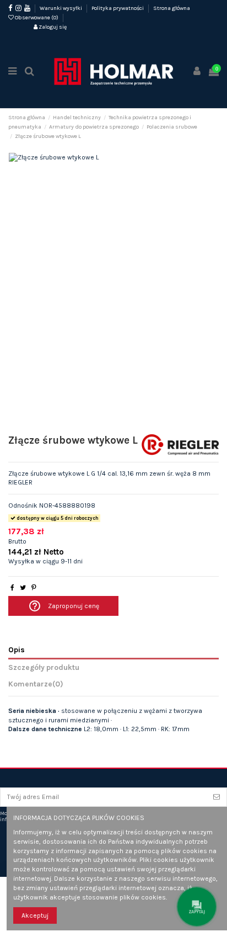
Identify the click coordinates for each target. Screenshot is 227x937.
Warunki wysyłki (61, 8)
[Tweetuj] (23, 588)
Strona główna (171, 8)
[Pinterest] (33, 588)
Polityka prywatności (118, 8)
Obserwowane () (37, 17)
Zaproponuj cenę (63, 606)
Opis (16, 649)
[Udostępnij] (12, 588)
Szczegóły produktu (43, 667)
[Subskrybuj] (216, 797)
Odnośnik (22, 505)
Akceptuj (34, 915)
